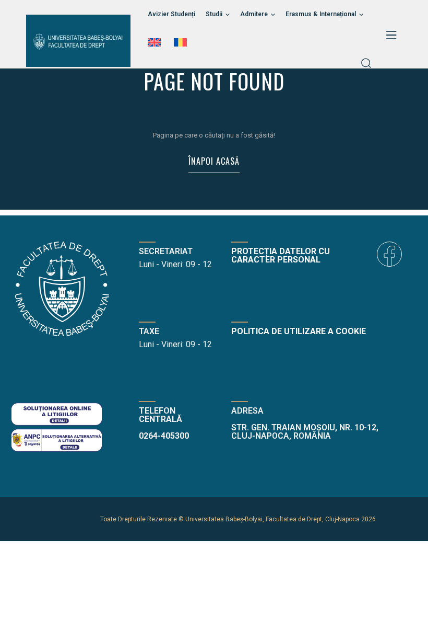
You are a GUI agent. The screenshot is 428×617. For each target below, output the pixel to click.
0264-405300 (164, 436)
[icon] (389, 254)
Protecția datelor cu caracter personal (280, 255)
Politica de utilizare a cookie (298, 331)
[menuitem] (155, 42)
